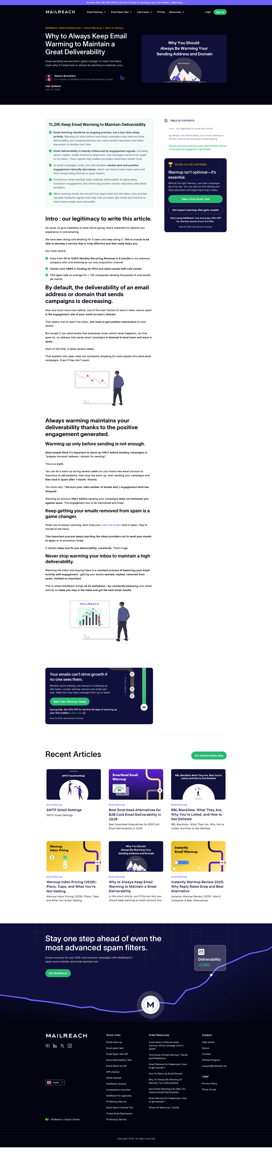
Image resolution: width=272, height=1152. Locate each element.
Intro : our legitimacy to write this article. (191, 128)
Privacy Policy (209, 1083)
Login (208, 11)
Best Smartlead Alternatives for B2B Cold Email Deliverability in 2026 (135, 814)
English (56, 1082)
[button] (97, 12)
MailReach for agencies (118, 1095)
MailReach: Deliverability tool (63, 27)
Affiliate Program (211, 1060)
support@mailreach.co (214, 1065)
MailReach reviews (116, 1083)
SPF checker (113, 1071)
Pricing (161, 11)
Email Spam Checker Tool (119, 1107)
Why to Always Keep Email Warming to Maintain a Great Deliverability (132, 886)
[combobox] (55, 1082)
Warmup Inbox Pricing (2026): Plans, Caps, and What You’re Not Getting (71, 886)
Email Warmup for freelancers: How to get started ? (168, 1066)
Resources (175, 12)
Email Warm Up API (116, 1065)
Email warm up (114, 1042)
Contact (206, 1054)
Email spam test (114, 1048)
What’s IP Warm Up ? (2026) (164, 1107)
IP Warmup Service (116, 1101)
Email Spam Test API (117, 1054)
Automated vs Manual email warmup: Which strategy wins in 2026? (166, 1046)
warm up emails (111, 525)
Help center (208, 1042)
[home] (60, 12)
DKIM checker (113, 1077)
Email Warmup (95, 12)
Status (205, 1048)
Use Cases (143, 12)
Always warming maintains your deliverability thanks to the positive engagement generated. (197, 147)
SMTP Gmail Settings (64, 810)
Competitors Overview (118, 1089)
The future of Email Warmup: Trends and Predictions (168, 1056)
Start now (77, 712)
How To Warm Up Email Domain (166, 1073)
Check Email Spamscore (119, 1113)
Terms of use (209, 1089)
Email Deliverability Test (119, 1060)
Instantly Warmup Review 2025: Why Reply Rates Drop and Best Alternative (197, 886)
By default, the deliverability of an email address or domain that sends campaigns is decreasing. (196, 137)
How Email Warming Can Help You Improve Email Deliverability (167, 1090)
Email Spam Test (120, 12)
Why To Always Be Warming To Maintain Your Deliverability (165, 1081)
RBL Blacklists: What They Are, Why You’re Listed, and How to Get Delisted (196, 814)
